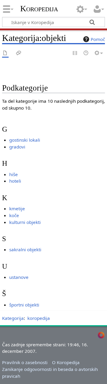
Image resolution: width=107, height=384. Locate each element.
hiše (13, 174)
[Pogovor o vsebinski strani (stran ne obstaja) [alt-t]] (18, 53)
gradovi (17, 147)
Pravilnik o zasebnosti (25, 362)
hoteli (15, 181)
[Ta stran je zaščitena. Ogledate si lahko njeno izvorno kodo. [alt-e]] (75, 53)
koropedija (38, 318)
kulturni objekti (25, 222)
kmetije (17, 208)
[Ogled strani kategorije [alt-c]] (5, 53)
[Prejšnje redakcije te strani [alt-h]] (86, 53)
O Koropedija (66, 362)
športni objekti (24, 305)
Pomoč (98, 39)
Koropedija (39, 8)
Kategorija (13, 318)
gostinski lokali (24, 140)
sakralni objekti (25, 249)
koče (14, 215)
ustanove (19, 277)
